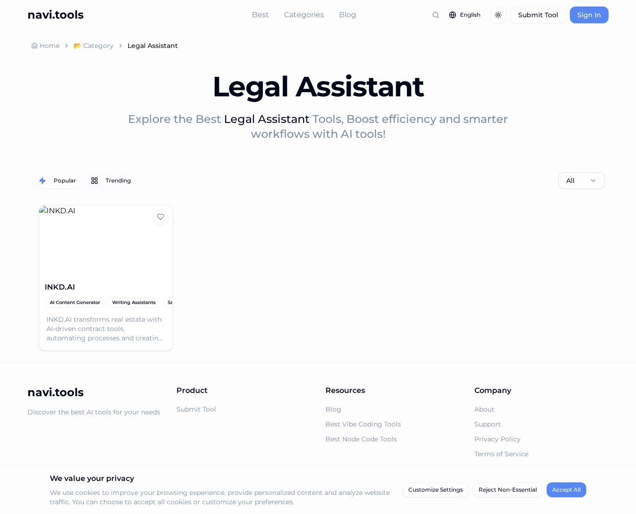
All (570, 180)
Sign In (589, 15)
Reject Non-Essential (508, 489)
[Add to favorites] (161, 217)
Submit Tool (538, 15)
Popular (65, 180)
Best (260, 14)
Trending (118, 180)
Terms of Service (501, 454)
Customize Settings (435, 489)
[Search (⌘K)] (436, 15)
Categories (304, 14)
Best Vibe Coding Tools (363, 424)
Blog (347, 14)
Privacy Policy (497, 439)
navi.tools (55, 14)
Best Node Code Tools (361, 439)
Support (487, 424)
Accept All (566, 489)
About (484, 409)
